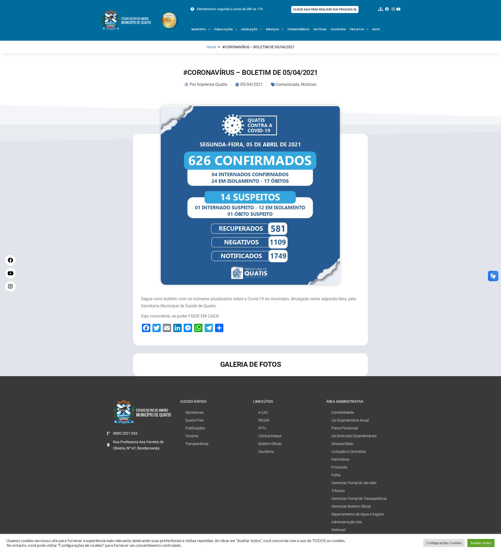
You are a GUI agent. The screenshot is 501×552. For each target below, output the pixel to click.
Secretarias (194, 412)
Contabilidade (342, 412)
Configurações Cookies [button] (444, 543)
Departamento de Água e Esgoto (357, 514)
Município (199, 29)
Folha (336, 475)
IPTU (262, 428)
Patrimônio (340, 459)
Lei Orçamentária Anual (350, 420)
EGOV (376, 29)
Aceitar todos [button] (480, 543)
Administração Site (346, 522)
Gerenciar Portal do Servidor (354, 483)
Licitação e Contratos (348, 451)
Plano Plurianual (344, 428)
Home (211, 47)
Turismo (191, 436)
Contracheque (269, 436)
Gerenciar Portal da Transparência (359, 498)
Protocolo (339, 467)
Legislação (249, 29)
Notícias (320, 29)
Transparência (298, 29)
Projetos (357, 29)
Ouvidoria (338, 29)
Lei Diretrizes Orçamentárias (354, 436)
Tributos (338, 491)
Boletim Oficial (269, 444)
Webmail (338, 530)
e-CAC (263, 412)
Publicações (223, 29)
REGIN (263, 420)
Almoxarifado (342, 444)
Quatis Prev (194, 420)
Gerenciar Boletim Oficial (351, 506)
